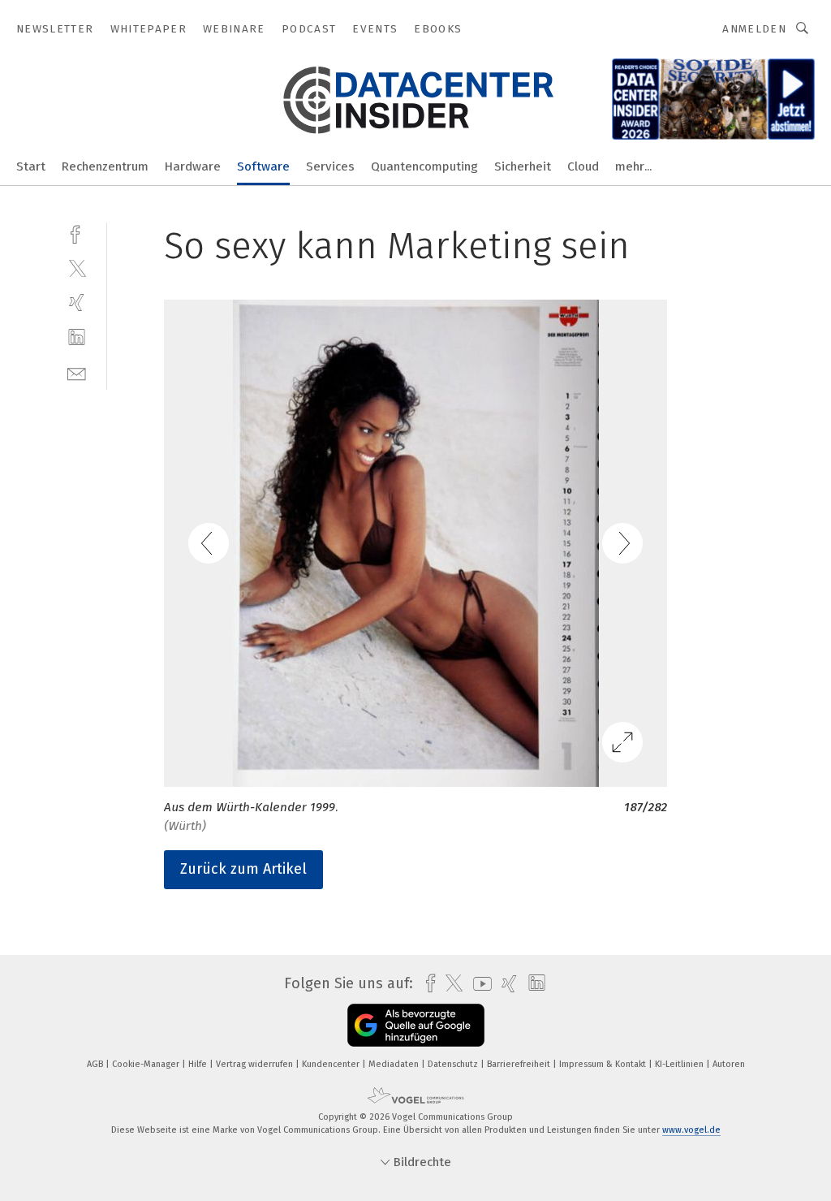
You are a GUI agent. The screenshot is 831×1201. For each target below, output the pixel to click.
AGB (96, 1064)
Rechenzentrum (105, 166)
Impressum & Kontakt (603, 1064)
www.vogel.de (691, 1130)
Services (330, 166)
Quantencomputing (424, 166)
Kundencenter (332, 1064)
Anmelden (754, 29)
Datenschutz (454, 1064)
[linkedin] (77, 337)
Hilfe (198, 1064)
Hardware (193, 166)
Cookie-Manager (147, 1064)
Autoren (729, 1064)
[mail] (77, 372)
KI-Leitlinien (680, 1064)
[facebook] (77, 232)
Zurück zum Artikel (243, 869)
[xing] (77, 302)
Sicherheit (522, 166)
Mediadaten (394, 1064)
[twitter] (77, 267)
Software (263, 166)
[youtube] (478, 984)
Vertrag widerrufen (255, 1064)
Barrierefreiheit (520, 1064)
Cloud (583, 166)
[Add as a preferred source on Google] (415, 1025)
